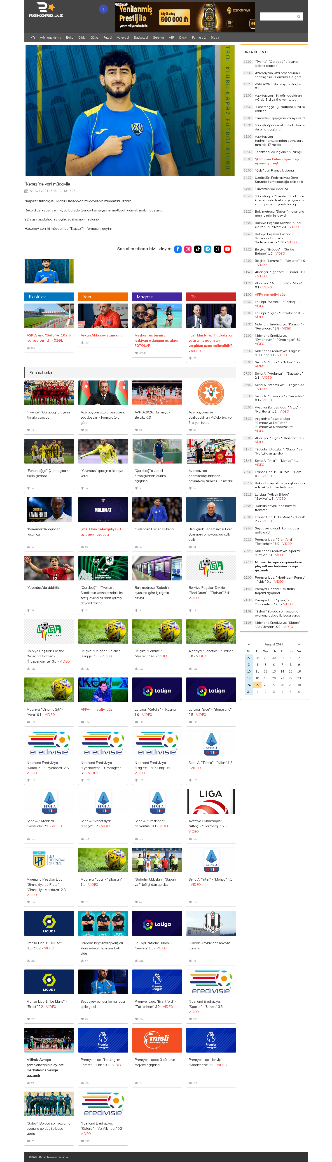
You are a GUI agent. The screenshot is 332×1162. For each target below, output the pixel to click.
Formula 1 (199, 37)
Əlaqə (215, 37)
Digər (183, 37)
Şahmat (158, 37)
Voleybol (123, 37)
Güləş (94, 37)
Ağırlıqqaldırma (50, 37)
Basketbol (141, 37)
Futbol (108, 37)
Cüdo (82, 37)
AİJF (171, 37)
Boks (69, 37)
